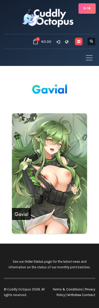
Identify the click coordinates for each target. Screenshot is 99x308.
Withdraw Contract (81, 295)
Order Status (34, 261)
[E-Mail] (78, 41)
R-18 (87, 8)
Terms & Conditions (68, 289)
